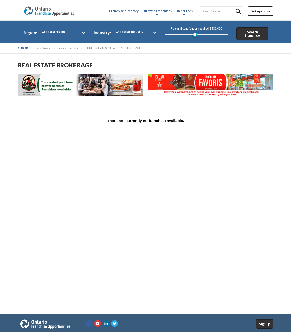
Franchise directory (124, 11)
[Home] (48, 10)
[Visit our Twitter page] (114, 323)
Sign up (264, 324)
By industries (75, 48)
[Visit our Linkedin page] (106, 323)
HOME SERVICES (97, 48)
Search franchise (252, 33)
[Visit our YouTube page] (97, 323)
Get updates (260, 11)
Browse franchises (158, 11)
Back (24, 48)
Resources (185, 11)
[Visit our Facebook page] (89, 323)
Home (35, 48)
